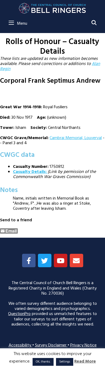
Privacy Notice (83, 345)
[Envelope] (76, 260)
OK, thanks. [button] (43, 361)
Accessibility (20, 345)
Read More (85, 361)
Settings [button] (64, 361)
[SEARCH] (94, 23)
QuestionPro (19, 313)
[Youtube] (60, 260)
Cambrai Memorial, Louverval (76, 138)
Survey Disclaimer (51, 345)
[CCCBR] (52, 6)
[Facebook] (29, 260)
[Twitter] (44, 260)
